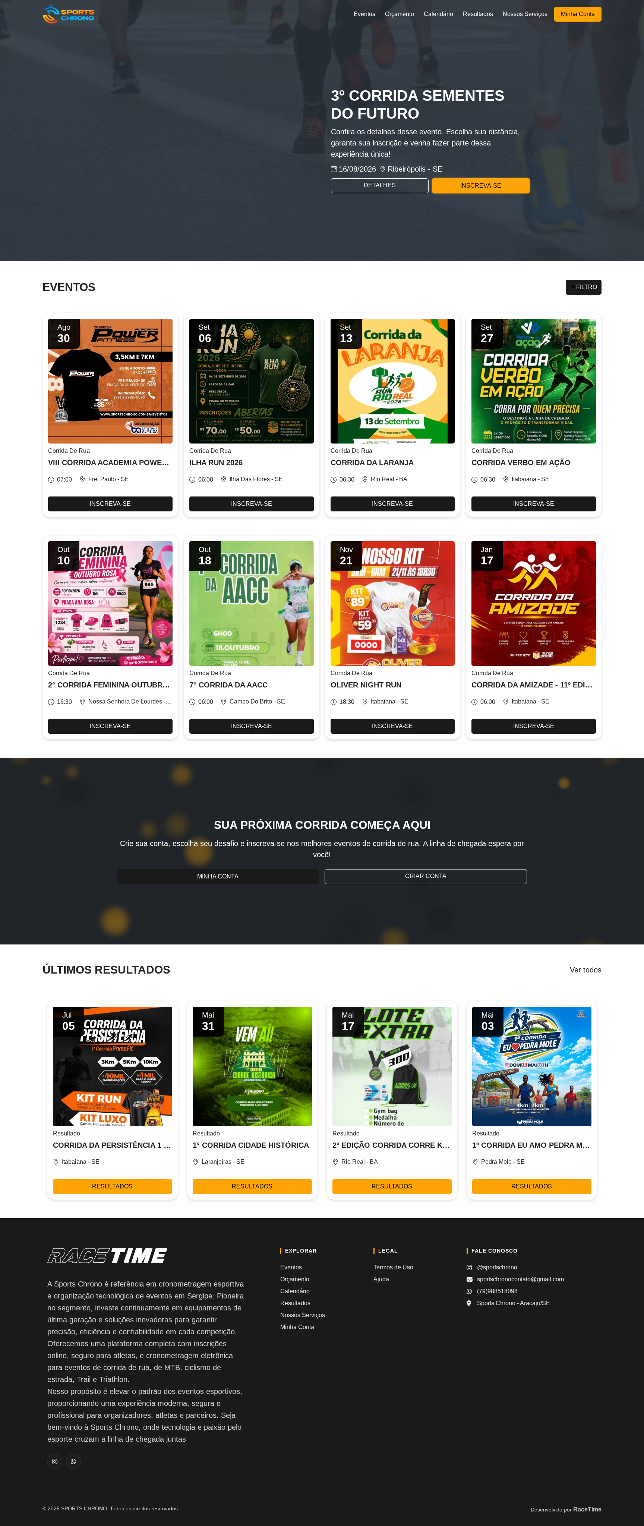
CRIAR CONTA (425, 876)
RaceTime (587, 1509)
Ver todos (586, 970)
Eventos (364, 14)
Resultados (478, 14)
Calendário (438, 14)
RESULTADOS (112, 1186)
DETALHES (380, 185)
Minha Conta (578, 14)
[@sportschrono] (54, 1461)
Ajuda (381, 1279)
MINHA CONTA (218, 876)
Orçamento (399, 14)
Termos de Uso (393, 1267)
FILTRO (586, 287)
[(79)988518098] (73, 1461)
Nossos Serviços (525, 14)
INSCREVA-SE (480, 185)
